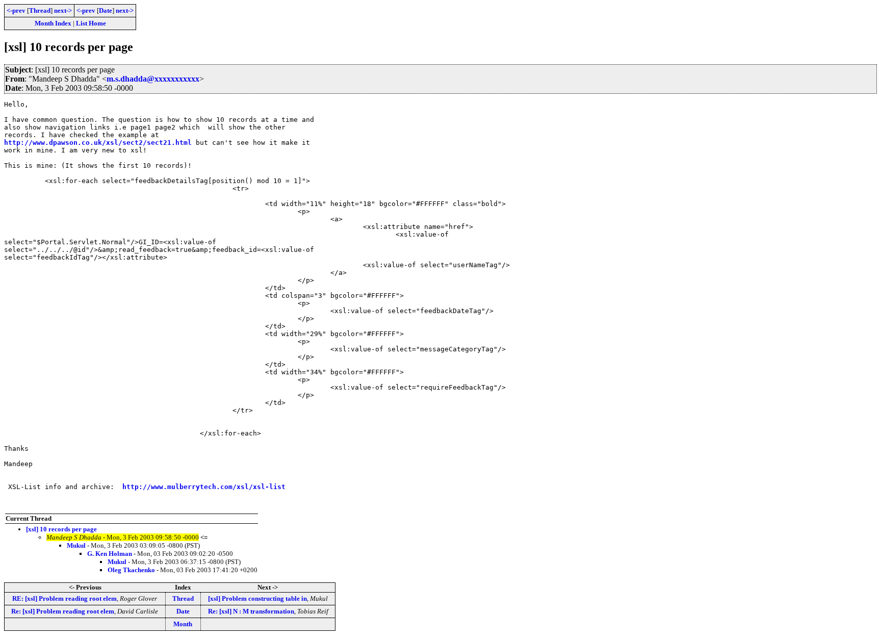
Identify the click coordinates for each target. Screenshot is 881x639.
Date (105, 10)
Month (182, 624)
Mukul (76, 545)
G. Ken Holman (109, 553)
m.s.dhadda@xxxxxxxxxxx (153, 78)
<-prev (16, 10)
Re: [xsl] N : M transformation (251, 611)
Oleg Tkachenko (131, 570)
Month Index (53, 23)
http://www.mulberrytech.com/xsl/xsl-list (204, 487)
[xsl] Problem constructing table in (257, 598)
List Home (91, 23)
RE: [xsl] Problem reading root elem (64, 598)
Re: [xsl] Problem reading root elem (62, 611)
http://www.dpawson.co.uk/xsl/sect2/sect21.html (98, 142)
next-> (63, 10)
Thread (39, 10)
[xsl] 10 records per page (61, 529)
